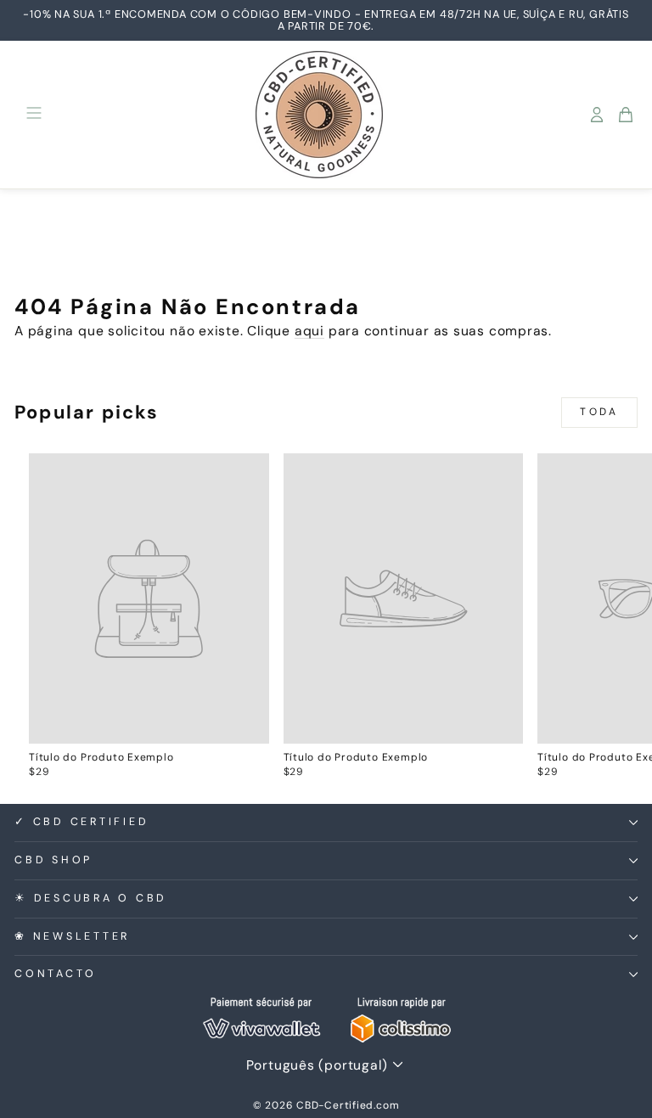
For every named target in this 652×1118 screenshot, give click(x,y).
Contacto (55, 973)
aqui (309, 331)
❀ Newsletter (72, 936)
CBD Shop (53, 860)
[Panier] (625, 114)
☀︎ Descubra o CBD (90, 898)
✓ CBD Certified (81, 822)
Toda (599, 412)
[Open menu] (34, 114)
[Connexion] (596, 114)
